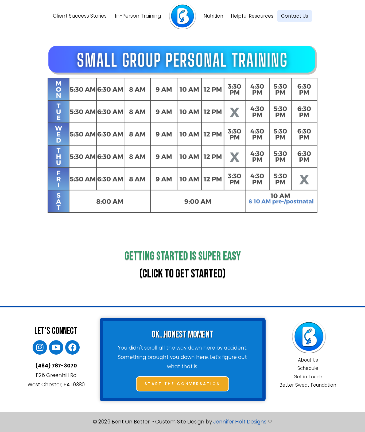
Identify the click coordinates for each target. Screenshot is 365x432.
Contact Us (294, 16)
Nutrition (213, 16)
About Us (308, 360)
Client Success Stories (80, 15)
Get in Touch (308, 377)
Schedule (307, 368)
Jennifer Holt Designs (239, 421)
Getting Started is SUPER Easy (183, 256)
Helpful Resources (252, 16)
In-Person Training (138, 15)
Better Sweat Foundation (307, 385)
